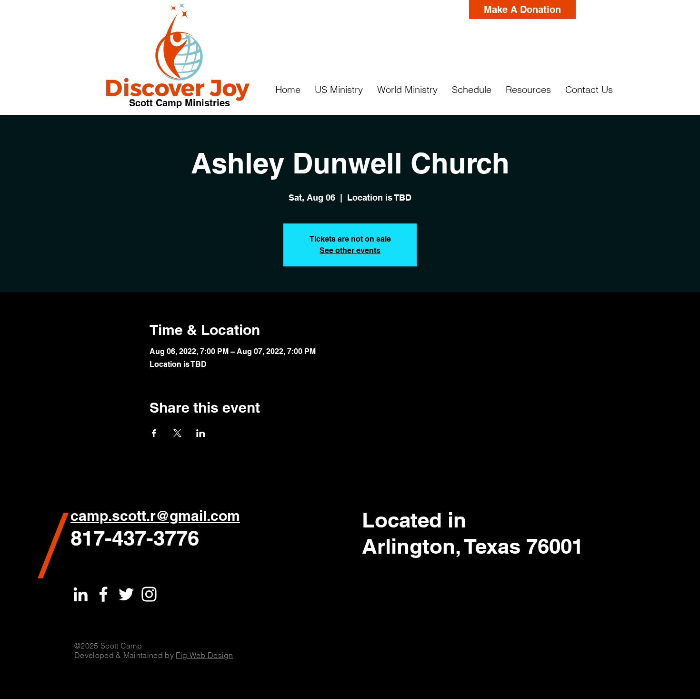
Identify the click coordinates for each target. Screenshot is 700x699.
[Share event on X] (177, 433)
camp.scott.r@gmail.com (155, 515)
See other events (350, 250)
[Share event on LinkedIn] (200, 433)
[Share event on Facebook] (154, 433)
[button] (339, 89)
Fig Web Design (204, 655)
